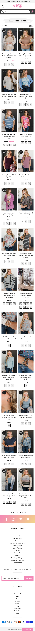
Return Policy (17, 538)
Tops (17, 599)
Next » (23, 512)
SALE (17, 613)
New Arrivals (17, 594)
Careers (17, 541)
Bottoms (17, 604)
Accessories (17, 608)
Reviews (17, 555)
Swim (17, 596)
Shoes (17, 606)
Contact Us (17, 553)
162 (18, 512)
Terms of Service (17, 548)
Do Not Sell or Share (17, 560)
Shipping (17, 550)
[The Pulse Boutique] (17, 6)
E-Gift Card (17, 611)
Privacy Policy (17, 546)
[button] (27, 629)
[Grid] (30, 26)
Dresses (17, 601)
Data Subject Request (17, 558)
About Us (17, 536)
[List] (32, 26)
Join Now (29, 578)
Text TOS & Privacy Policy (17, 543)
